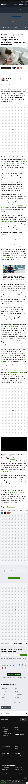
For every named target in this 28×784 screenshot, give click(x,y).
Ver (15, 578)
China (4, 27)
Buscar (26, 713)
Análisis (16, 688)
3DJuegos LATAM (18, 767)
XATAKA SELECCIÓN (12, 4)
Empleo (3, 703)
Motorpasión (17, 746)
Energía (3, 694)
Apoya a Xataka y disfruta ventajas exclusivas (14, 677)
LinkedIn (6, 668)
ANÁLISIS (3, 4)
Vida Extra (16, 729)
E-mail (21, 68)
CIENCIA (21, 4)
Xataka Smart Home (6, 733)
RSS (25, 665)
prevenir (12, 459)
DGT (20, 27)
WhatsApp (7, 665)
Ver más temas (6, 707)
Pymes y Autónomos (19, 758)
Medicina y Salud (11, 510)
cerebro (20, 510)
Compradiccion (5, 760)
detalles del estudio (7, 316)
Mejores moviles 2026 (17, 643)
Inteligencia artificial (7, 700)
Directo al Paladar (6, 746)
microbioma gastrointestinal (17, 372)
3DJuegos (16, 727)
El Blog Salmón (17, 756)
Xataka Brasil (5, 769)
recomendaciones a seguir (15, 492)
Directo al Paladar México (6, 774)
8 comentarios (6, 68)
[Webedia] (24, 1)
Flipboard (18, 68)
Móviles (16, 691)
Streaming (4, 688)
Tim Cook (10, 27)
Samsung (16, 697)
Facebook (13, 68)
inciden (11, 326)
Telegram (22, 665)
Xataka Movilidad (18, 694)
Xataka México (5, 767)
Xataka (3, 727)
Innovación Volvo (16, 14)
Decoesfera (4, 758)
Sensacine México (18, 769)
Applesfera (4, 731)
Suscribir (23, 655)
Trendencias (4, 756)
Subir (22, 719)
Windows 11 (17, 703)
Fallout (15, 27)
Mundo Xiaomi (5, 735)
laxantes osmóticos (7, 221)
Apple (3, 697)
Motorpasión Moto (18, 748)
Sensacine (16, 736)
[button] (13, 79)
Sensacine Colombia (19, 771)
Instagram (19, 665)
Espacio (4, 691)
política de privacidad (22, 658)
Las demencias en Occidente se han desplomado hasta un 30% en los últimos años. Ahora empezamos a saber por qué (14, 277)
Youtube (16, 665)
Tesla (25, 27)
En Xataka (5, 274)
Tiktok (8, 668)
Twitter (15, 68)
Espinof (16, 739)
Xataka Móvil (5, 729)
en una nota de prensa (8, 257)
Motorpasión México (19, 773)
